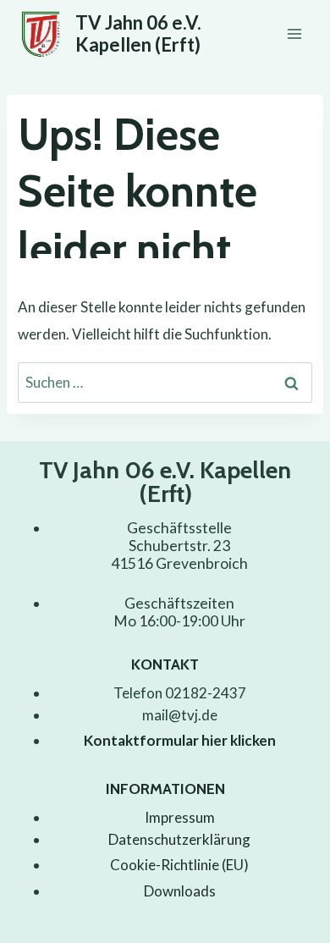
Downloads (180, 891)
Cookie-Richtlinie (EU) (179, 865)
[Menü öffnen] (294, 33)
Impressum (180, 817)
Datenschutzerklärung (179, 839)
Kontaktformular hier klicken (180, 740)
